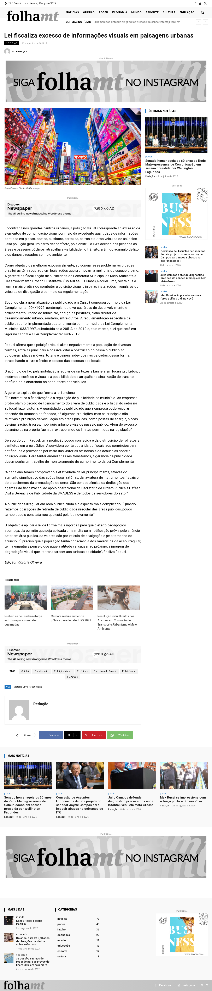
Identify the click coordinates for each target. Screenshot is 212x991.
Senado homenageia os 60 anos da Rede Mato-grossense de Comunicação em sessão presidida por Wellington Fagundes (175, 166)
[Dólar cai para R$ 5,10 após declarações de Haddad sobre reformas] (8, 937)
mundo (20, 917)
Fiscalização (41, 671)
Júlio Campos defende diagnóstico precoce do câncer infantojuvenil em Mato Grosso (183, 278)
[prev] (198, 21)
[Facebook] (194, 3)
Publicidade (129, 671)
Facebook (165, 985)
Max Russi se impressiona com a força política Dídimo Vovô (130, 21)
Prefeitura (82, 671)
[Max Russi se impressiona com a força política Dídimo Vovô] (151, 296)
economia (21, 934)
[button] (202, 12)
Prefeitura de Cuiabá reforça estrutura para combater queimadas (23, 620)
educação (21, 954)
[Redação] (8, 51)
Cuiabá (25, 671)
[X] (205, 3)
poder (148, 156)
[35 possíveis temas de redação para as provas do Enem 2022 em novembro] (8, 958)
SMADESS (72, 677)
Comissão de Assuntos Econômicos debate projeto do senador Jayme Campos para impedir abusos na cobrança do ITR (182, 256)
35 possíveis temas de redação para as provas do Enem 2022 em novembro (32, 962)
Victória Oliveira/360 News (28, 686)
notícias (11, 43)
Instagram (189, 985)
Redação (21, 51)
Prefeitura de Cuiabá (105, 671)
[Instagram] (200, 3)
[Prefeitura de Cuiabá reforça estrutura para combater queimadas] (26, 598)
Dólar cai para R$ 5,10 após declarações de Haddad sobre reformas (32, 941)
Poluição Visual (62, 671)
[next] (205, 21)
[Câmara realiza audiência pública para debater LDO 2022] (72, 598)
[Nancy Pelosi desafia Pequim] (8, 920)
